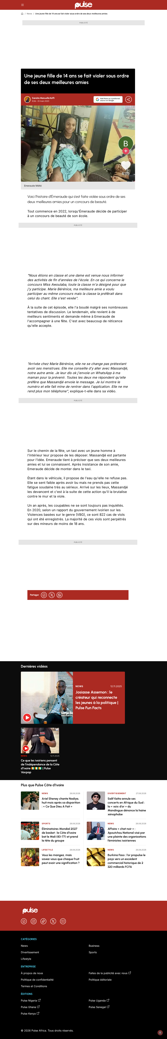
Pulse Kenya (28, 1013)
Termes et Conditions (34, 986)
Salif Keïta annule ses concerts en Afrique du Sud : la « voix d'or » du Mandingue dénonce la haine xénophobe (127, 806)
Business (94, 945)
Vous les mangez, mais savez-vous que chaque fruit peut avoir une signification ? (61, 859)
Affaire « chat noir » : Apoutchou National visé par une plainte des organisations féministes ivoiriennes (127, 834)
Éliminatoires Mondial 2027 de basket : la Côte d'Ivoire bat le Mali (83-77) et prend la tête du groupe (60, 834)
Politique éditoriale (100, 979)
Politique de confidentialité (37, 979)
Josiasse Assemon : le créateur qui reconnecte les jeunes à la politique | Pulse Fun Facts (97, 700)
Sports (46, 823)
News (29, 13)
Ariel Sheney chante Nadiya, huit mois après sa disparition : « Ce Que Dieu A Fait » (61, 802)
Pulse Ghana (28, 1007)
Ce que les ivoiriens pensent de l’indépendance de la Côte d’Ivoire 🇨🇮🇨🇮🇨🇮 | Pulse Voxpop (40, 766)
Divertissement (117, 793)
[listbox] (83, 751)
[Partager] (128, 99)
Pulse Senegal (97, 1007)
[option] (40, 752)
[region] (83, 751)
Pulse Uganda (97, 1000)
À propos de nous (32, 973)
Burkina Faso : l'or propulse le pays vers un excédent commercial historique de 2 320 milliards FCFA (126, 861)
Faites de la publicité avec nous (108, 973)
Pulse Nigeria (29, 1000)
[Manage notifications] (160, 1032)
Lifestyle (47, 850)
